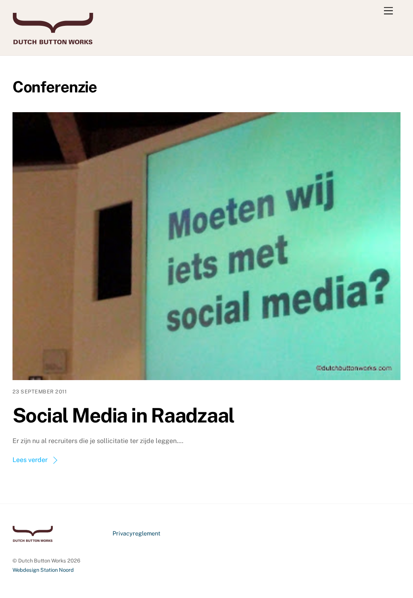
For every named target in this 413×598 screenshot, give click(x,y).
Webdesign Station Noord (43, 570)
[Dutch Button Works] (53, 40)
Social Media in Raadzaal (123, 415)
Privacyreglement (137, 533)
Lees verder (30, 460)
